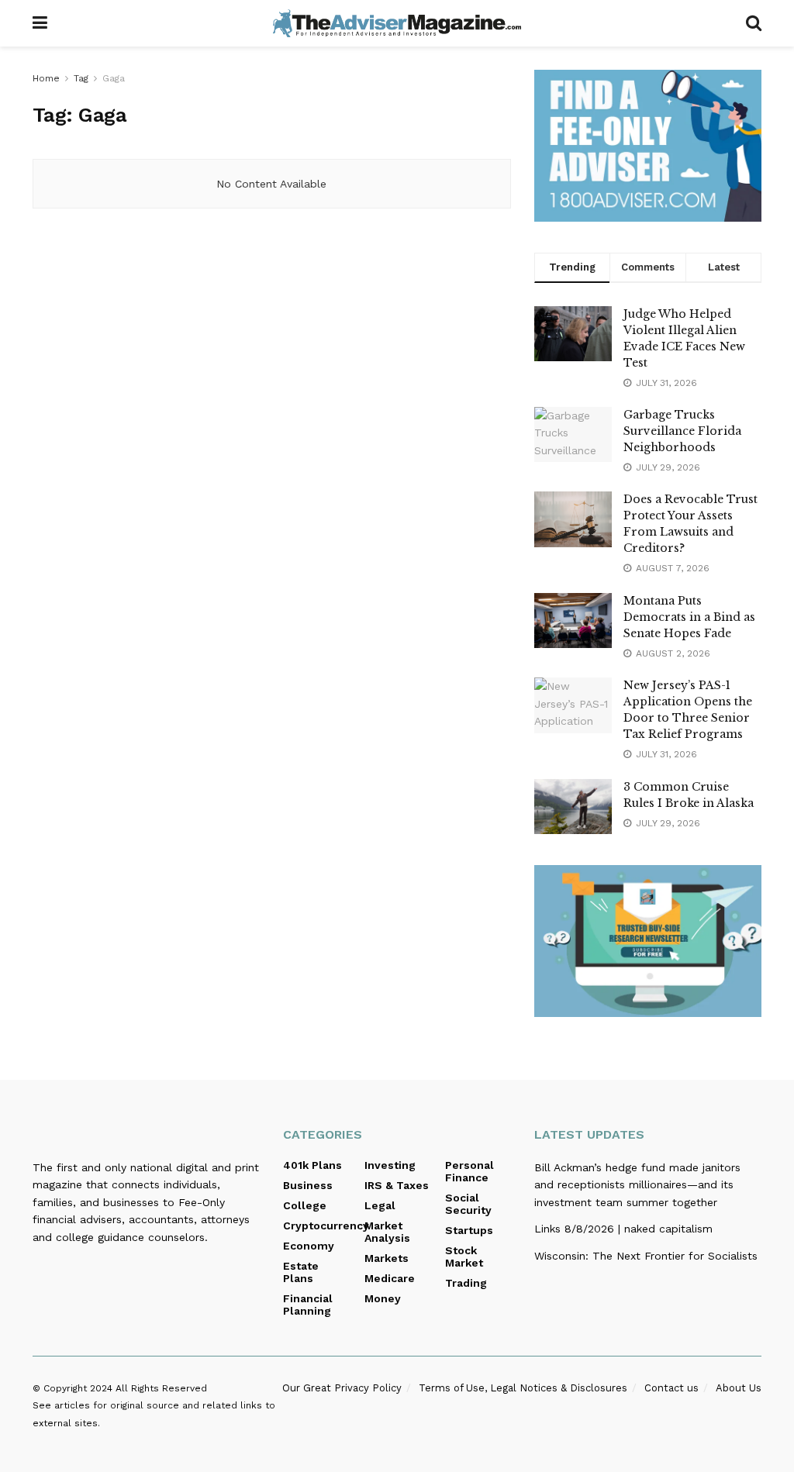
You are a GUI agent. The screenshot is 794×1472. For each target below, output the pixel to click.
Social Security (468, 1203)
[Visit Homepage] (397, 23)
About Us (738, 1388)
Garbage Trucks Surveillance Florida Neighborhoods (682, 431)
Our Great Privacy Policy (342, 1388)
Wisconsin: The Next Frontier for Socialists (646, 1256)
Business (308, 1185)
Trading (466, 1283)
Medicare (389, 1278)
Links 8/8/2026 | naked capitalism (623, 1228)
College (304, 1205)
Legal (379, 1205)
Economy (308, 1245)
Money (382, 1298)
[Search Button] (753, 23)
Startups (469, 1230)
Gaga (113, 78)
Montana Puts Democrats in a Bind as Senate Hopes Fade (689, 617)
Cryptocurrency (326, 1225)
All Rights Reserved (161, 1388)
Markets (386, 1258)
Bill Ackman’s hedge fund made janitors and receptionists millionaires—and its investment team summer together (637, 1184)
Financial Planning (308, 1304)
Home (46, 78)
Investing (390, 1165)
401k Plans (312, 1165)
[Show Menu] (40, 23)
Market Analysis (387, 1231)
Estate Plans (301, 1272)
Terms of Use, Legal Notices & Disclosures (523, 1388)
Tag (81, 78)
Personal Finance (469, 1171)
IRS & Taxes (396, 1185)
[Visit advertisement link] (647, 146)
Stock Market (464, 1256)
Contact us (671, 1388)
